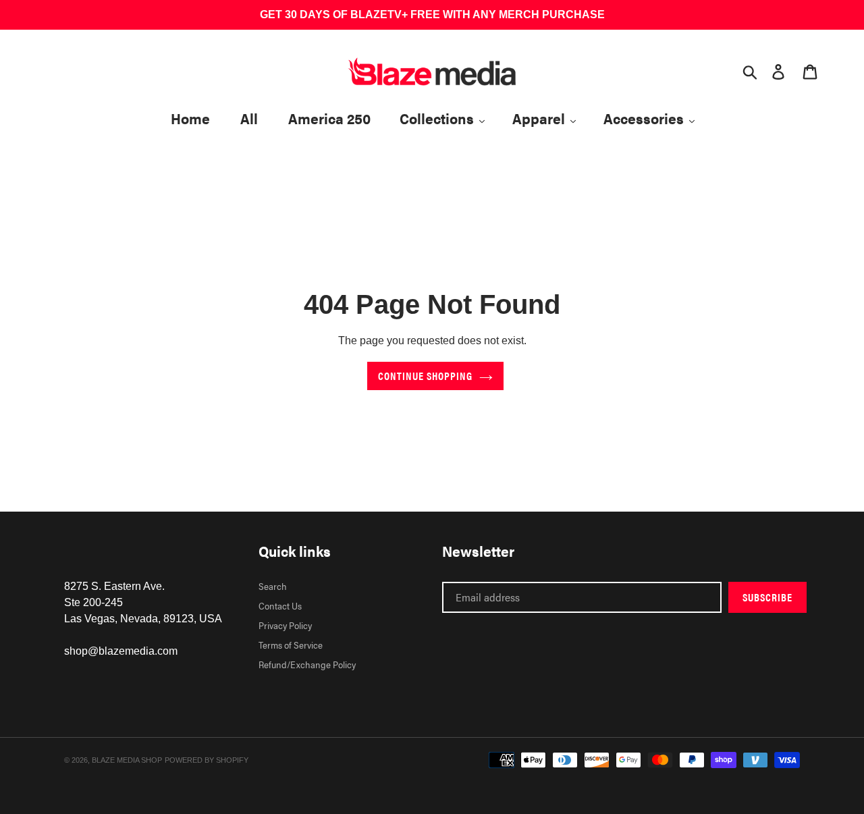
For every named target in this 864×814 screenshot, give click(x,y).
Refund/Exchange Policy (307, 664)
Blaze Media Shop (127, 760)
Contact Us (280, 605)
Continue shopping (425, 375)
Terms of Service (291, 644)
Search (273, 586)
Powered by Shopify (206, 760)
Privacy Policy (285, 625)
